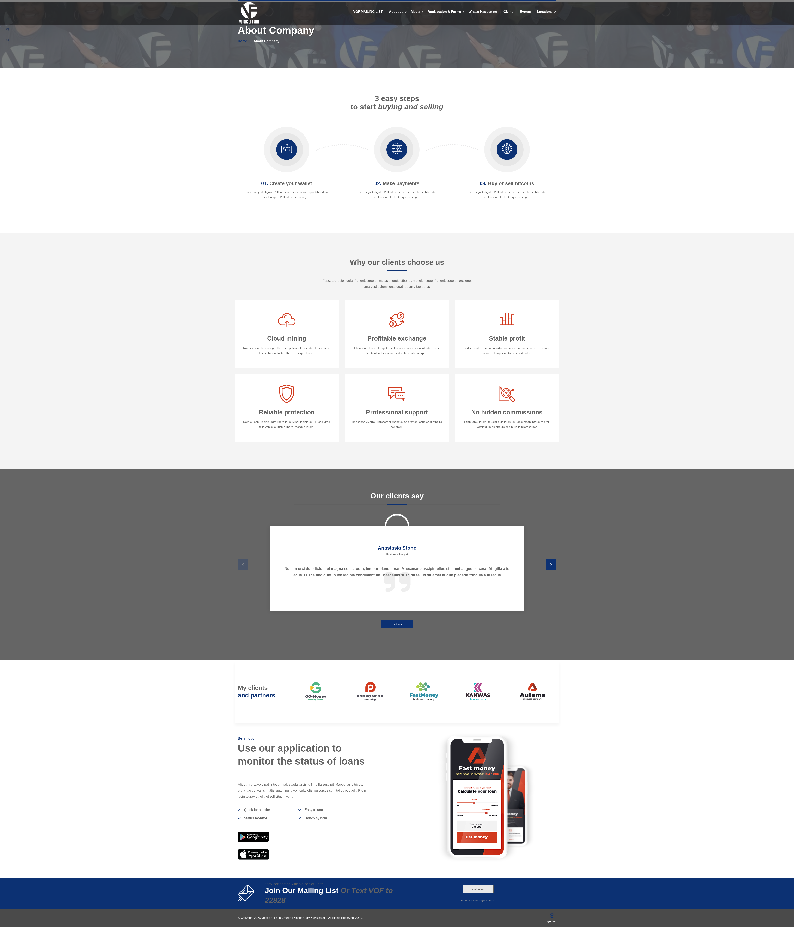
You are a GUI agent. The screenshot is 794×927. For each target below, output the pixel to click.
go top (552, 921)
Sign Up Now (478, 889)
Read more (397, 624)
